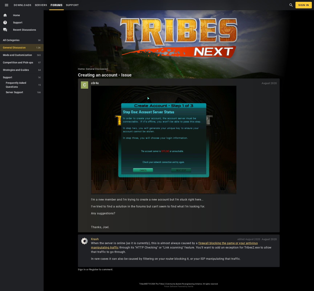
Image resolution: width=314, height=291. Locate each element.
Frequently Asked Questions (23, 84)
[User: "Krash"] (84, 241)
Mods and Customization (22, 55)
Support (12, 22)
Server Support (23, 92)
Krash (95, 239)
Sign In (303, 5)
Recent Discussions (24, 29)
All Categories (22, 40)
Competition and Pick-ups (22, 62)
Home (11, 15)
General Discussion (22, 47)
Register (93, 269)
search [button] (291, 5)
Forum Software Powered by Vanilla (178, 286)
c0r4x (95, 83)
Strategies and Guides (22, 69)
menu (6, 5)
